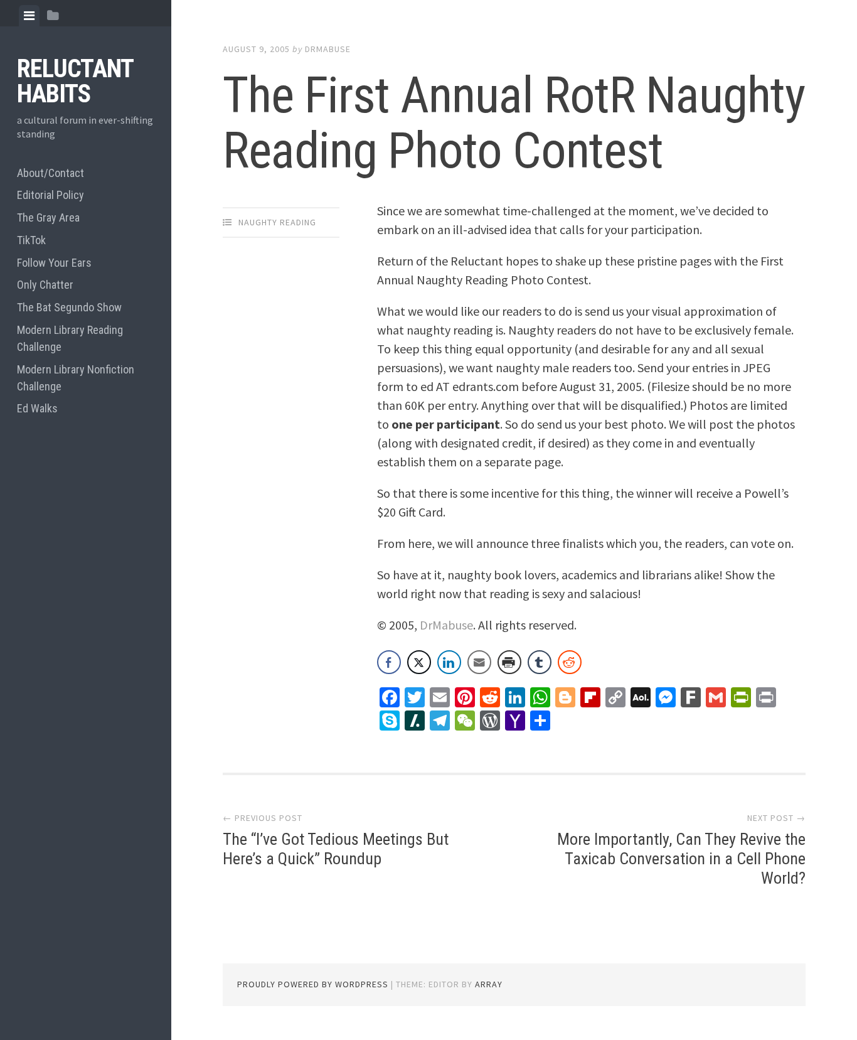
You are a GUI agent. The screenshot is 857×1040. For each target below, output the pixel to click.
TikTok (31, 240)
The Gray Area (48, 217)
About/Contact (50, 173)
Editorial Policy (50, 194)
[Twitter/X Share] (419, 662)
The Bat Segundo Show (69, 307)
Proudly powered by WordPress (312, 984)
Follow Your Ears (54, 262)
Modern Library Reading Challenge (70, 338)
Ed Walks (37, 408)
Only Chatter (45, 284)
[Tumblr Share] (539, 662)
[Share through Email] (479, 662)
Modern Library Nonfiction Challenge (75, 378)
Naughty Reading (277, 222)
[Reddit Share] (570, 662)
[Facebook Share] (389, 662)
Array (489, 984)
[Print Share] (509, 662)
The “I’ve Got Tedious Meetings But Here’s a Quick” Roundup (336, 849)
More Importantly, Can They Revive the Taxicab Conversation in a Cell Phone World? (681, 858)
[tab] (29, 15)
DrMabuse (328, 49)
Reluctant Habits (75, 81)
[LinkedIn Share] (449, 662)
